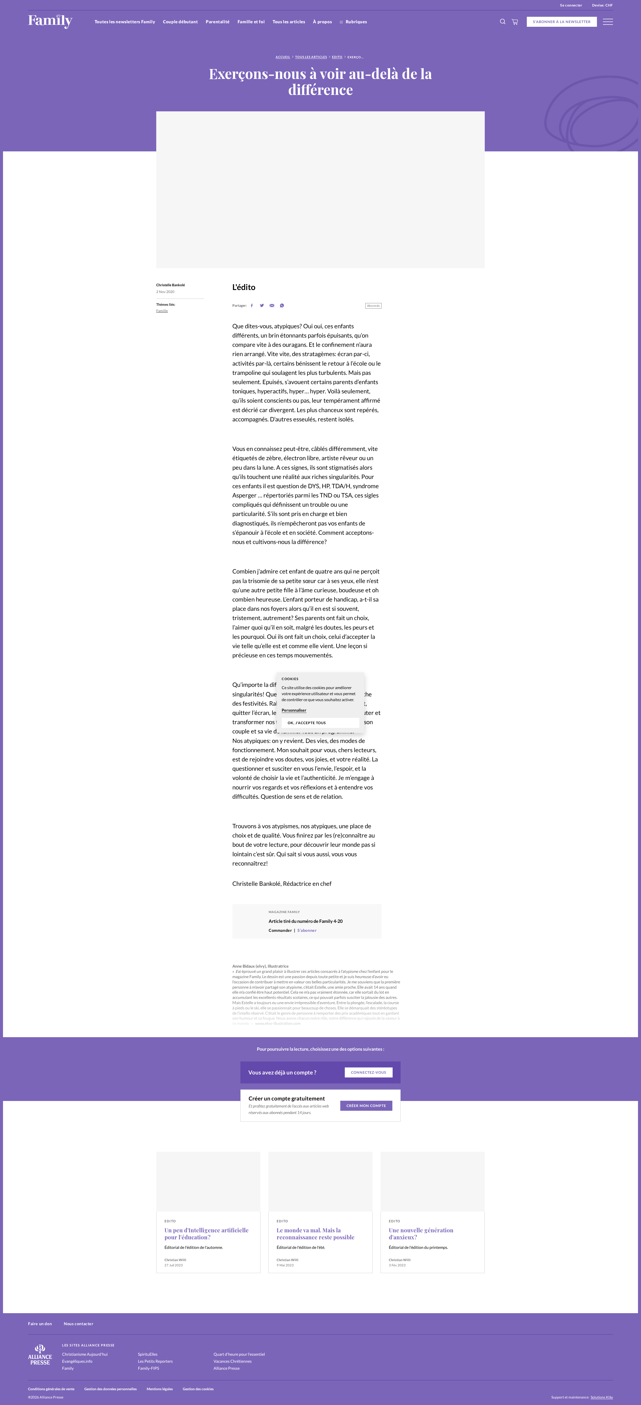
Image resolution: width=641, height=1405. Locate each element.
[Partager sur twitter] (262, 306)
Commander (280, 930)
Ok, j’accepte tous (307, 723)
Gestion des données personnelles (110, 1389)
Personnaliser (294, 710)
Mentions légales (160, 1389)
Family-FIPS (148, 1368)
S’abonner (307, 930)
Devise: (602, 5)
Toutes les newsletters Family (125, 21)
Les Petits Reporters (155, 1361)
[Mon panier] (515, 22)
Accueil (283, 57)
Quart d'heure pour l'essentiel (239, 1354)
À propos (322, 21)
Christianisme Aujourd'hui (85, 1354)
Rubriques (356, 21)
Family (68, 1368)
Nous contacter (78, 1323)
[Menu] (608, 22)
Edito (337, 57)
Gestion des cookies (198, 1389)
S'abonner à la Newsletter (562, 22)
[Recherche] (503, 22)
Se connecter (571, 5)
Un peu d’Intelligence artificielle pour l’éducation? (207, 1233)
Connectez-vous (368, 1072)
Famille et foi (251, 21)
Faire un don (40, 1323)
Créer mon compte (366, 1105)
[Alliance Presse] (40, 1365)
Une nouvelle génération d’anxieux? (421, 1233)
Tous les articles (289, 21)
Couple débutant (180, 21)
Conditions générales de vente (51, 1389)
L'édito (243, 287)
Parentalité (218, 21)
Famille (162, 311)
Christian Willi (175, 1260)
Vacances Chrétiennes (233, 1361)
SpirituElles (147, 1354)
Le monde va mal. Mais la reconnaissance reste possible (316, 1233)
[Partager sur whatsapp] (282, 306)
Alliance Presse (227, 1368)
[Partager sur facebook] (252, 306)
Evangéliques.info (77, 1361)
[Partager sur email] (272, 306)
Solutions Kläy (602, 1397)
